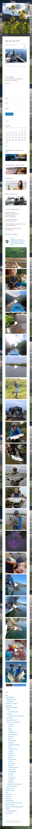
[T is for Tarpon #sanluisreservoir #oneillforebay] (16, 257)
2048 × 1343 (19, 44)
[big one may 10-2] (16, 62)
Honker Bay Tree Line (13, 749)
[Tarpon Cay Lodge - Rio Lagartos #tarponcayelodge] (16, 301)
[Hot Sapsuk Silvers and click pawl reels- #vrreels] (16, 366)
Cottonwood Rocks (12, 732)
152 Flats (10, 726)
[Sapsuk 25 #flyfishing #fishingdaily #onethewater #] (16, 432)
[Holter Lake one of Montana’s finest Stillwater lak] (16, 606)
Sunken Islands (11, 763)
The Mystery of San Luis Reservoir (14, 784)
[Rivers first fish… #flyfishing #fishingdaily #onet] (16, 650)
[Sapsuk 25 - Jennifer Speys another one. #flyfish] (16, 497)
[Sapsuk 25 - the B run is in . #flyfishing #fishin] (16, 475)
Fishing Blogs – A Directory (11, 703)
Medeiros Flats (11, 755)
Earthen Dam (11, 742)
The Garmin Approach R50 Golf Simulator (14, 806)
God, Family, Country (10, 788)
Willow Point (11, 782)
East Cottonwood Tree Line (14, 744)
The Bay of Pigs (11, 769)
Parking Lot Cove (12, 759)
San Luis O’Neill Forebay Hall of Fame (13, 802)
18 (9, 137)
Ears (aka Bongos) (12, 740)
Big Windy (10, 730)
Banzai (9, 728)
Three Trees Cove (12, 777)
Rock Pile (10, 761)
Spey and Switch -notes (12, 720)
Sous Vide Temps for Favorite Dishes (16, 715)
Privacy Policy (8, 796)
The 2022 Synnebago (10, 804)
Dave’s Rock (11, 736)
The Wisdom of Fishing (12, 786)
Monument (10, 757)
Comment (7, 83)
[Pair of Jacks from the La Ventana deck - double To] (16, 672)
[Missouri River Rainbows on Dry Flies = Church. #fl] (16, 628)
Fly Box (8, 709)
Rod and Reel (10, 718)
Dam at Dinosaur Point (13, 734)
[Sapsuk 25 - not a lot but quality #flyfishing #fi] (16, 454)
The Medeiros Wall (12, 771)
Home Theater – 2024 (11, 699)
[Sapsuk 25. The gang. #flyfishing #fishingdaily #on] (16, 410)
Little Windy (10, 753)
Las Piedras (10, 751)
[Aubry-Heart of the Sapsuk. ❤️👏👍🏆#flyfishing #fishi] (16, 388)
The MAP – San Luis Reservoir (13, 722)
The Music (7, 808)
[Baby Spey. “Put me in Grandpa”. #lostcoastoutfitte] (16, 279)
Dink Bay (10, 738)
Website (7, 108)
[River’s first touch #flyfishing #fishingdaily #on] (16, 563)
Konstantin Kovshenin (15, 822)
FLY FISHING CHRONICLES (11, 707)
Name (6, 98)
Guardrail (10, 746)
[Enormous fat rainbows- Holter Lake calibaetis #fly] (16, 584)
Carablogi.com (12, 8)
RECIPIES (9, 713)
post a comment (23, 66)
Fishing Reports (8, 705)
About (6, 695)
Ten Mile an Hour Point (13, 767)
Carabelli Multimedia (9, 697)
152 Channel (11, 724)
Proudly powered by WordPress (12, 821)
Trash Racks (11, 780)
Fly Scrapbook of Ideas (13, 711)
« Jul (6, 145)
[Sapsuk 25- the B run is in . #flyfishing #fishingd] (16, 519)
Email (6, 103)
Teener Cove (11, 765)
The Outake (10, 773)
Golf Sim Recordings (9, 790)
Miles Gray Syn (8, 794)
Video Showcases (9, 813)
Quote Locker (8, 798)
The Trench (10, 775)
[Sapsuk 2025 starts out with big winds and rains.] (16, 541)
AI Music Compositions (12, 811)
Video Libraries (10, 701)
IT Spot (7, 792)
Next (25, 46)
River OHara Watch (9, 800)
